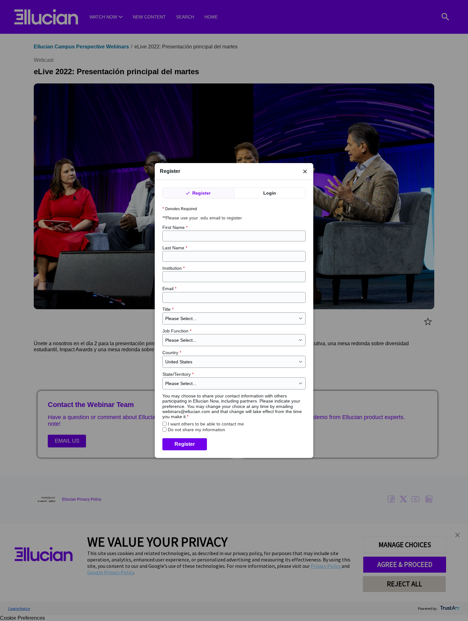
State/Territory (178, 374)
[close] (305, 171)
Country (171, 352)
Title (168, 309)
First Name (175, 227)
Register (200, 193)
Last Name (174, 247)
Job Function (176, 330)
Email (169, 288)
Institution (173, 268)
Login (269, 193)
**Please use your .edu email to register (202, 217)
